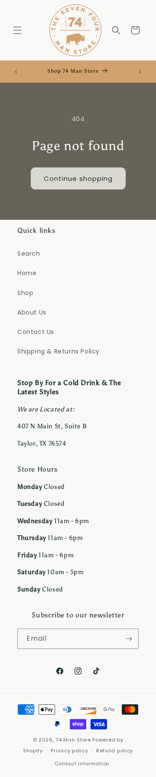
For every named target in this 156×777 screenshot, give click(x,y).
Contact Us (35, 331)
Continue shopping (78, 178)
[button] (17, 30)
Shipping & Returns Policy (58, 351)
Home (26, 273)
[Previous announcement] (16, 71)
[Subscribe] (128, 639)
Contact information (82, 763)
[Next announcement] (140, 71)
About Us (31, 312)
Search (28, 253)
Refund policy (114, 750)
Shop (25, 293)
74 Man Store (73, 739)
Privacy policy (69, 750)
